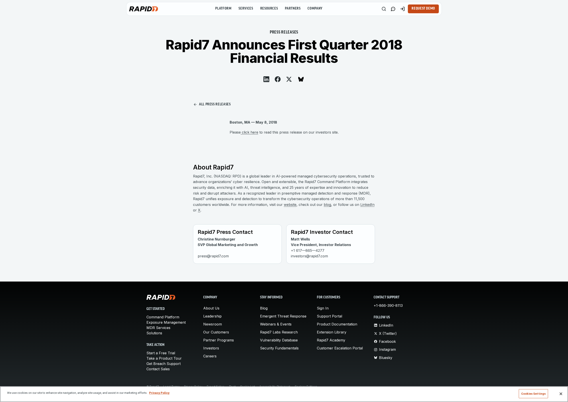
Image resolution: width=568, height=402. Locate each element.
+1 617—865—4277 (307, 250)
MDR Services (158, 327)
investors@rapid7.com (309, 256)
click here (249, 132)
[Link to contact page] (393, 9)
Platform (223, 8)
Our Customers (216, 332)
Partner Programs (218, 340)
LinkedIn (367, 204)
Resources (269, 8)
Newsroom (212, 324)
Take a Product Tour (164, 358)
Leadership (212, 316)
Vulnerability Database (279, 340)
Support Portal (329, 316)
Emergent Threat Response (283, 316)
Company (315, 8)
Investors (211, 348)
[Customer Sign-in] (402, 9)
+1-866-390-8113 (388, 305)
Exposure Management (166, 322)
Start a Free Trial (160, 353)
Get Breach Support (163, 363)
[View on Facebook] (278, 79)
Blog (264, 308)
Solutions (154, 333)
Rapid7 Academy (331, 340)
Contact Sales (158, 369)
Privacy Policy (159, 392)
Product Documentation (337, 324)
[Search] (384, 9)
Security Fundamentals (279, 348)
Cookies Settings (533, 393)
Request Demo (423, 8)
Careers (210, 356)
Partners (292, 8)
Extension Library (331, 332)
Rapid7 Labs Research (279, 332)
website (290, 204)
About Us (211, 308)
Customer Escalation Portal (340, 348)
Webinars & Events (276, 324)
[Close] (561, 394)
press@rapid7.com (213, 256)
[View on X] (289, 79)
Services (246, 8)
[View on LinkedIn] (266, 79)
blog (327, 204)
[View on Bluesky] (301, 79)
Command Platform (162, 317)
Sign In (323, 308)
